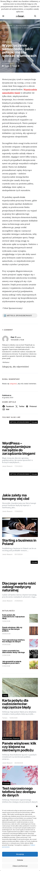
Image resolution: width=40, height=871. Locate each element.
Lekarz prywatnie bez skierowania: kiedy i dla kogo (13, 651)
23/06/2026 (6, 655)
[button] (37, 806)
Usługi (5, 695)
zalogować (13, 383)
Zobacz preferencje (20, 866)
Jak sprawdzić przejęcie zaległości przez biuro (11, 662)
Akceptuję (20, 854)
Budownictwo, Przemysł (11, 738)
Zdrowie (7, 41)
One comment (20, 61)
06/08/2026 (6, 634)
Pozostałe (6, 783)
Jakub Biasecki (7, 466)
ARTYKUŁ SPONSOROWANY (20, 422)
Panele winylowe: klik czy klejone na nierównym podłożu (12, 629)
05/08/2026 (6, 644)
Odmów (20, 860)
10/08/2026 (6, 621)
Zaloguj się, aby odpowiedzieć (15, 366)
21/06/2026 (6, 666)
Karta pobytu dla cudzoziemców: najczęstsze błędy (13, 616)
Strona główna (7, 25)
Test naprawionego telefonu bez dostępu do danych (13, 641)
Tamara (4, 718)
